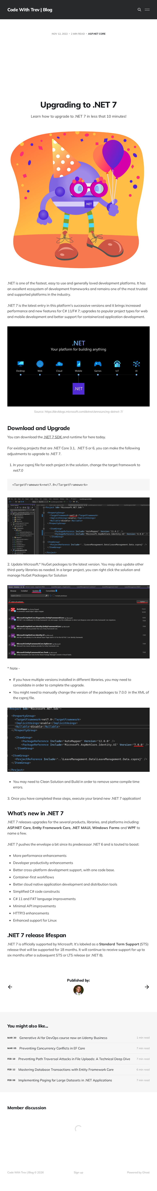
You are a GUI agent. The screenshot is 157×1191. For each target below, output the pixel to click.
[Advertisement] (78, 69)
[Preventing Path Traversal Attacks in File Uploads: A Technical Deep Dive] (78, 1059)
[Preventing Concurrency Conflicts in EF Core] (78, 1048)
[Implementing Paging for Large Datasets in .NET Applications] (78, 1080)
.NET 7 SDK (53, 437)
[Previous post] (10, 987)
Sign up (78, 1172)
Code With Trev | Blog (29, 9)
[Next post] (147, 987)
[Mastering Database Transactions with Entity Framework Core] (78, 1069)
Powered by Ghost (138, 1172)
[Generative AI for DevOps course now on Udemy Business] (78, 1038)
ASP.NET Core (96, 33)
